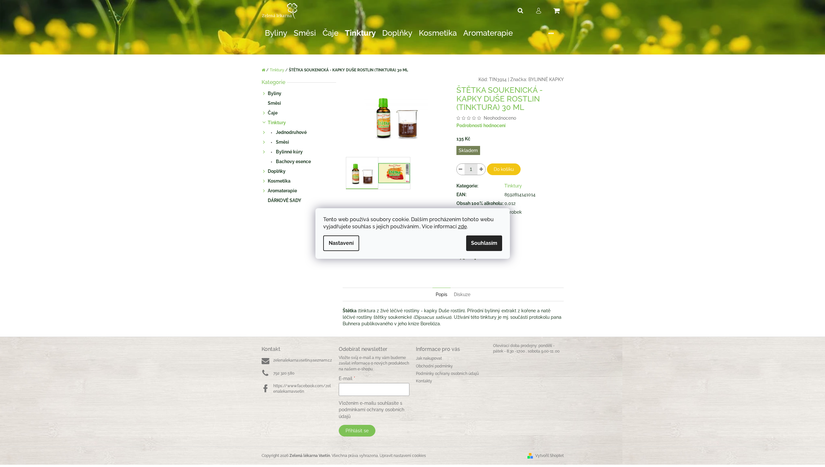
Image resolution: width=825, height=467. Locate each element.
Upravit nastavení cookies (403, 455)
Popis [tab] (441, 294)
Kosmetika (279, 181)
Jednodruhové (291, 132)
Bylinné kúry (289, 151)
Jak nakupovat (429, 358)
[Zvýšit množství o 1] (481, 169)
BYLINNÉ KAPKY (546, 79)
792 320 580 (283, 373)
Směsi (274, 103)
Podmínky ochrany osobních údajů (447, 373)
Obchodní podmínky (434, 366)
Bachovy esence (293, 161)
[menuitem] (276, 33)
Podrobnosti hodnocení (481, 125)
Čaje (272, 112)
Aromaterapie (282, 190)
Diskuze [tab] (462, 294)
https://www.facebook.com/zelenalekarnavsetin (302, 389)
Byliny (274, 93)
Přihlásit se (357, 430)
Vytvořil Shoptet (549, 455)
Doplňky (277, 171)
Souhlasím (484, 243)
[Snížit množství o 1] (461, 169)
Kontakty (424, 381)
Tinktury (277, 122)
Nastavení (341, 243)
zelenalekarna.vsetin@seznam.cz (302, 360)
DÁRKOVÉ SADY (284, 200)
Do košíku (504, 169)
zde (462, 226)
